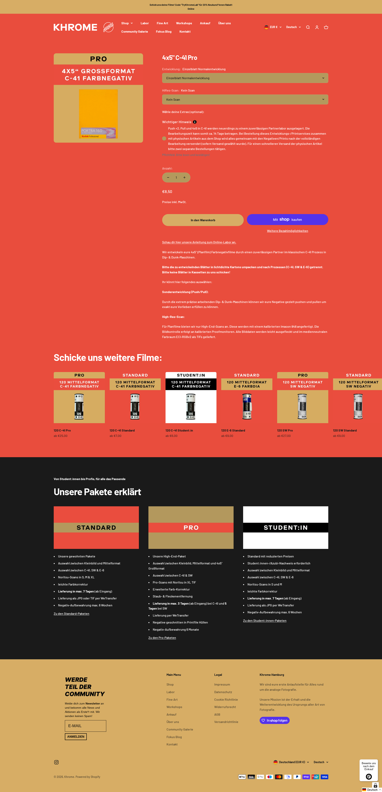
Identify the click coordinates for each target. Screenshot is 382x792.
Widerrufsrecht (225, 707)
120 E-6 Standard (233, 430)
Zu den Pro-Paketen (162, 637)
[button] (372, 790)
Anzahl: (167, 168)
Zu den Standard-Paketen (71, 613)
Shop (125, 23)
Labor (145, 23)
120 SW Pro (285, 430)
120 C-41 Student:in (179, 430)
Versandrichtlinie (226, 722)
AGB (217, 714)
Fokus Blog (164, 31)
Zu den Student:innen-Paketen (264, 620)
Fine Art (162, 23)
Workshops (184, 23)
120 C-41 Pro (62, 430)
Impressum (222, 684)
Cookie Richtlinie (226, 699)
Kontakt (185, 31)
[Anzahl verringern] (168, 177)
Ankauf (205, 23)
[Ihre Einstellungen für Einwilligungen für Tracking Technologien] (375, 785)
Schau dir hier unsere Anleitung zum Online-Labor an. (199, 242)
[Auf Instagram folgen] (56, 762)
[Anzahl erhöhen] (184, 177)
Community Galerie (134, 31)
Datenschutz (223, 692)
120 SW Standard (345, 430)
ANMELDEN (75, 736)
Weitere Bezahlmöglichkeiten (287, 231)
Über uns (224, 23)
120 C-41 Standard (122, 430)
